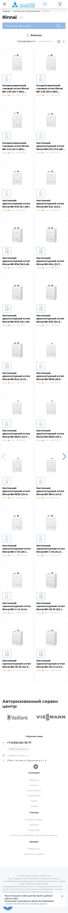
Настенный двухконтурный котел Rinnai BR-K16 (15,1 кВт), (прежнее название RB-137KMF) (16, 206)
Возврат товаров (34, 819)
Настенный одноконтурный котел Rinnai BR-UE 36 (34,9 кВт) (16, 665)
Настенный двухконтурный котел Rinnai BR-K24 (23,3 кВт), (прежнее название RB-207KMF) (50, 206)
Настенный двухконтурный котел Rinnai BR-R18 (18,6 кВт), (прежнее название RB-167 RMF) (16, 264)
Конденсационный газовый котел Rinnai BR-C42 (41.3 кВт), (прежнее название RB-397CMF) (15, 149)
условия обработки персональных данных (26, 904)
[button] (64, 456)
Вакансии (34, 780)
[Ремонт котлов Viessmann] (51, 717)
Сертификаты (34, 795)
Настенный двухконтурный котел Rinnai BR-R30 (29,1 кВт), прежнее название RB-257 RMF (17, 321)
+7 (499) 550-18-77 (19, 742)
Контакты (34, 785)
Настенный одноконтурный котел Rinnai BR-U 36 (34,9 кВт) (50, 550)
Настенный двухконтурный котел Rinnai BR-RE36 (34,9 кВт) (16, 493)
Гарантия (34, 825)
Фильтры (36, 35)
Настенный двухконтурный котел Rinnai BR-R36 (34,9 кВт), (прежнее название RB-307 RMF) (50, 321)
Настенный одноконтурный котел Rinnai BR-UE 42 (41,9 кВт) (50, 665)
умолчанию (44, 41)
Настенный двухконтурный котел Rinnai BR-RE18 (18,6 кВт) (50, 378)
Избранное (34, 849)
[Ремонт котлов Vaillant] (17, 717)
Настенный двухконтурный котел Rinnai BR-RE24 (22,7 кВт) (16, 435)
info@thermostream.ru (18, 755)
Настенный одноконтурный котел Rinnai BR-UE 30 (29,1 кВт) (50, 608)
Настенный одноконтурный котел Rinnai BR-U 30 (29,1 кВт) (16, 550)
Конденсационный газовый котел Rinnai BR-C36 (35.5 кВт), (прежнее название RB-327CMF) (49, 91)
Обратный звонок (18, 749)
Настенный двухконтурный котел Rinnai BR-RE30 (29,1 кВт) (50, 435)
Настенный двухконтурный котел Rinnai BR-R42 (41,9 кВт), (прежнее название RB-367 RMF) (16, 379)
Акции (34, 801)
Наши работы (34, 790)
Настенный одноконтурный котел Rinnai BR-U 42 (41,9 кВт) (16, 608)
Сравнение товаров (34, 854)
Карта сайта (34, 830)
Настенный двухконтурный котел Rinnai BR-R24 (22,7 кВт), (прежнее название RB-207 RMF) (50, 264)
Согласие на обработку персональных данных (34, 835)
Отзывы (34, 806)
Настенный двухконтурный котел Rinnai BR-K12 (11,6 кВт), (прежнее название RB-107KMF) (50, 149)
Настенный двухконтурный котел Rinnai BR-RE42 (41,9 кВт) (50, 493)
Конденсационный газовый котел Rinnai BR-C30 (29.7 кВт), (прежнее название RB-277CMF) (15, 91)
